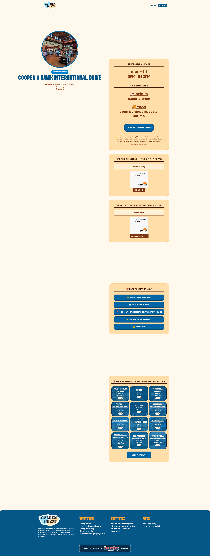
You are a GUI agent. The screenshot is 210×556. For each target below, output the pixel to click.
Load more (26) (139, 455)
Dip (144, 112)
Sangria (134, 99)
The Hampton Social (120, 421)
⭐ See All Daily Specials (139, 319)
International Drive (59, 72)
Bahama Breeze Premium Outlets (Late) (120, 437)
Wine (146, 99)
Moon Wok (139, 405)
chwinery (61, 87)
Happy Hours (85, 524)
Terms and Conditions (153, 526)
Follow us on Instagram (122, 524)
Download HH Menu (139, 127)
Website (124, 548)
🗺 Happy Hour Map (139, 305)
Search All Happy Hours (90, 526)
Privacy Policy (149, 524)
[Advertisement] (139, 38)
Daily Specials (86, 531)
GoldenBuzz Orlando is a (92, 548)
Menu (152, 5)
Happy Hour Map (87, 529)
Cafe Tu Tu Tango (157, 421)
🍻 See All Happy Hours (139, 297)
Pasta (153, 112)
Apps (124, 112)
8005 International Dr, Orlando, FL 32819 (60, 84)
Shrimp (139, 116)
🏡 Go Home (139, 326)
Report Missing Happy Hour (92, 534)
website (61, 89)
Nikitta (139, 390)
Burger (134, 112)
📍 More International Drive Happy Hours (139, 312)
